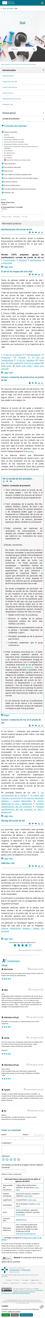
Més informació (26, 1315)
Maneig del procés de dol (12, 99)
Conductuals (6, 263)
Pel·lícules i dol (8, 104)
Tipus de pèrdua (10, 164)
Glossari (24, 1283)
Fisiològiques (35, 260)
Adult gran (6, 366)
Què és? (6, 135)
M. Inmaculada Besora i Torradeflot (12, 207)
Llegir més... (7, 267)
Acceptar (6, 1315)
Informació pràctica (29, 64)
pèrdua (30, 451)
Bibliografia (16, 216)
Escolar (21, 357)
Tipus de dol (8, 171)
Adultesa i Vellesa (31, 928)
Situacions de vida (11, 64)
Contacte (32, 1283)
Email (33, 1134)
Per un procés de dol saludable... (14, 142)
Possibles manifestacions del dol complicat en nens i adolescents (22, 809)
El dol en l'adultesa (25, 360)
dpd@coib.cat (21, 1219)
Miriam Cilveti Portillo (8, 202)
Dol (20, 64)
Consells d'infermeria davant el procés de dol (20, 189)
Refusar (15, 1315)
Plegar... (5, 715)
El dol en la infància (10, 182)
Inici (2, 64)
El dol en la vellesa (32, 363)
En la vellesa (8, 157)
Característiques (9, 137)
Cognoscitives (9, 260)
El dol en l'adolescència (12, 185)
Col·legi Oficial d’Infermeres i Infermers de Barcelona (20, 1275)
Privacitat (8, 1280)
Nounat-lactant (33, 354)
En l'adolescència (9, 153)
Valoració (6, 1156)
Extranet (5, 1283)
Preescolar (5, 357)
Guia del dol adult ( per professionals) (18, 160)
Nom (4, 1134)
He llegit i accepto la (22, 1239)
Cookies (16, 1280)
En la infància (8, 150)
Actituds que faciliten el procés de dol (16, 144)
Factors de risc (8, 93)
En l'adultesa (8, 155)
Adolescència (15, 928)
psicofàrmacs (27, 667)
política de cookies (14, 1311)
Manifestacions (8, 76)
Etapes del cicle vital (10, 81)
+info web (28, 1196)
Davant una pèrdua (10, 132)
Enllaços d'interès (6, 216)
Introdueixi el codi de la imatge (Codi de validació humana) (22, 1166)
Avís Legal (25, 1280)
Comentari (6, 1143)
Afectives (23, 260)
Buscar (40, 1283)
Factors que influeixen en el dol (14, 139)
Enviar (6, 1257)
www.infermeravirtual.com (26, 1233)
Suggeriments (35, 1280)
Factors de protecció (10, 87)
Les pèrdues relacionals (12, 167)
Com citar (24, 216)
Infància (4, 928)
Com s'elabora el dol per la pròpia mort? (18, 174)
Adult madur (14, 363)
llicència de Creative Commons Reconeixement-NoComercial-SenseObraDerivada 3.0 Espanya (22, 1291)
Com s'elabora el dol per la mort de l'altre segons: (21, 178)
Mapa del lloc (15, 1283)
